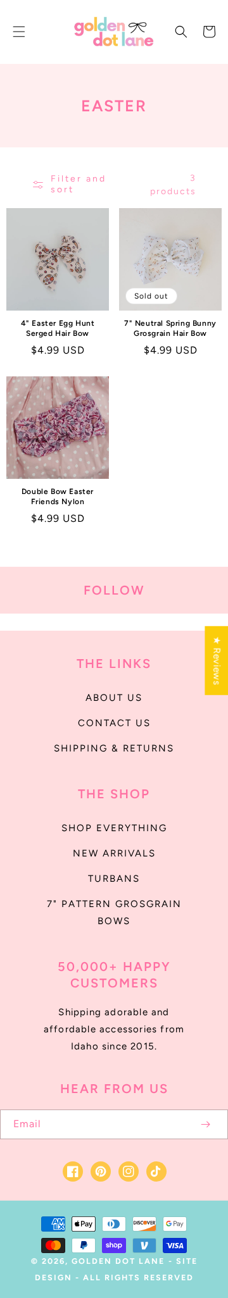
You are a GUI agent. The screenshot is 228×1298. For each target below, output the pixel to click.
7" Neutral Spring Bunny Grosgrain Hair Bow (170, 328)
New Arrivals (114, 853)
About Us (114, 697)
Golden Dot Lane (118, 1261)
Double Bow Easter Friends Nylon (58, 496)
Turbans (114, 878)
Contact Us (114, 723)
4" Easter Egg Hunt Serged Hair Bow (58, 328)
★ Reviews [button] (216, 660)
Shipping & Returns (114, 748)
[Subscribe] (205, 1124)
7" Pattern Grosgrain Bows (114, 912)
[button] (19, 32)
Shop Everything (114, 828)
